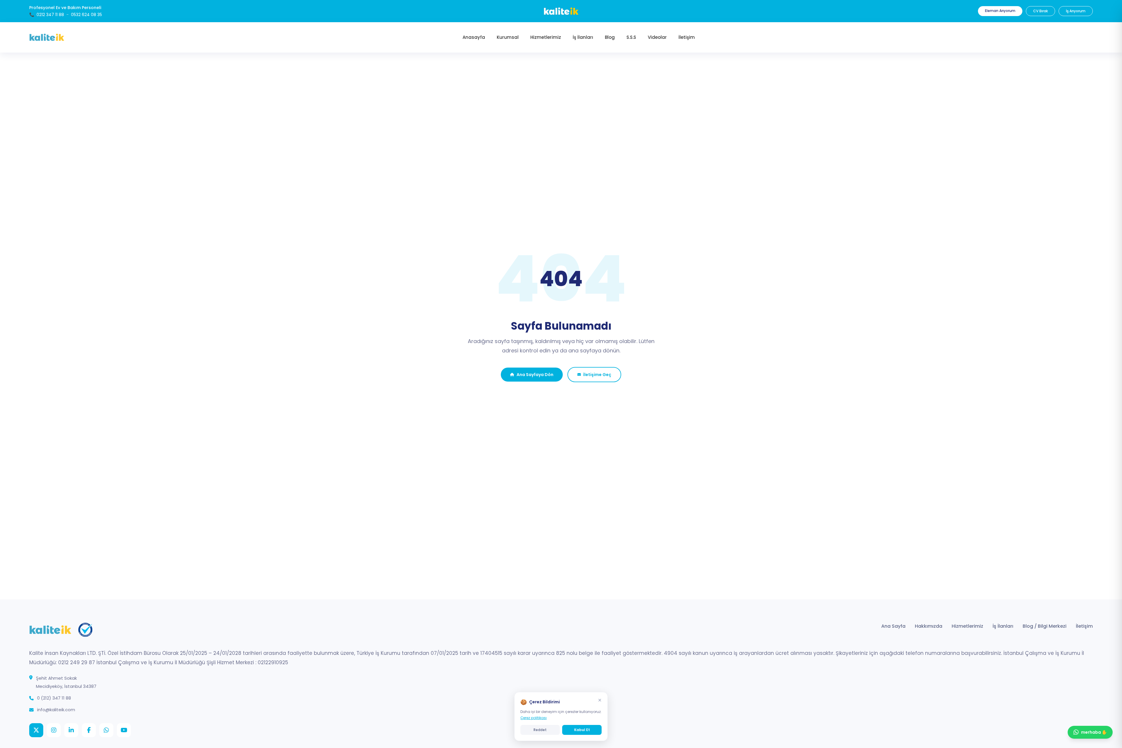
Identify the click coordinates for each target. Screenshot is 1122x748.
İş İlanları (1003, 626)
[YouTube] (124, 730)
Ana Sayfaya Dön (535, 375)
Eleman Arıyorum (1000, 10)
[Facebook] (89, 730)
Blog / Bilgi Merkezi (1044, 626)
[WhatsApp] (106, 730)
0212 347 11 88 (50, 15)
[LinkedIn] (71, 730)
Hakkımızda (928, 626)
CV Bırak (1040, 10)
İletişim (1084, 626)
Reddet (540, 729)
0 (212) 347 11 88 (54, 698)
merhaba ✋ (1094, 732)
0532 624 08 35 (86, 15)
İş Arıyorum (1075, 10)
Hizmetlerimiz (967, 626)
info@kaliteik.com (56, 710)
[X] (36, 730)
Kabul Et (582, 729)
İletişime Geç (597, 375)
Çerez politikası (533, 717)
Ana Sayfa (893, 626)
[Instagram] (54, 730)
